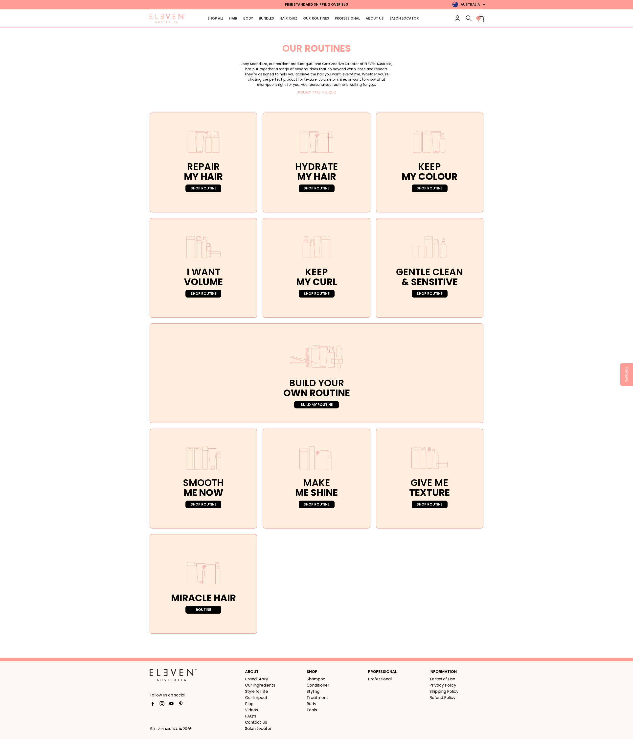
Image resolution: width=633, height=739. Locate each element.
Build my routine (317, 404)
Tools (312, 710)
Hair (233, 18)
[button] (468, 18)
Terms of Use (442, 679)
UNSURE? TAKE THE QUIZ (316, 92)
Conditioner (318, 685)
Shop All (215, 18)
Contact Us (256, 722)
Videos (251, 710)
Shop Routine (203, 188)
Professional (347, 18)
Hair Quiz (288, 18)
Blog (249, 704)
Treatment (317, 697)
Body (248, 18)
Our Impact (256, 697)
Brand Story (256, 679)
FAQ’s (250, 716)
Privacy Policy (443, 685)
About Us (375, 18)
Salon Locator (258, 728)
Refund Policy (442, 697)
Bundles (266, 18)
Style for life (256, 691)
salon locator (404, 18)
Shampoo (316, 679)
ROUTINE (203, 609)
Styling (313, 691)
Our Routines (316, 18)
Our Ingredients (260, 685)
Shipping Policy (444, 691)
